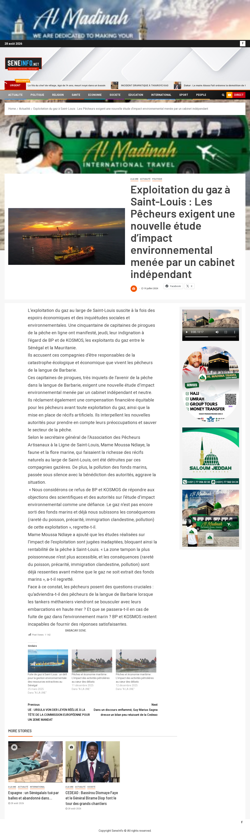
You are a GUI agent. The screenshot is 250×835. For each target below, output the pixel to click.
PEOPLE (201, 94)
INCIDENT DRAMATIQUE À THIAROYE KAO (114, 85)
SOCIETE (115, 94)
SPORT (183, 94)
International (37, 787)
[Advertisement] (125, 142)
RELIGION (58, 94)
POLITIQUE (37, 94)
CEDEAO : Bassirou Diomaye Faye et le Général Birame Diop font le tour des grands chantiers (92, 798)
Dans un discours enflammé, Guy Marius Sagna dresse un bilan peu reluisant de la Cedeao (126, 709)
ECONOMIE (95, 94)
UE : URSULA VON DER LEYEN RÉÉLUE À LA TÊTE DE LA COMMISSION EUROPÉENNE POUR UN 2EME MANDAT (59, 712)
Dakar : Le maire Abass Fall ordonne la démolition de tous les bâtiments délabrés (200, 85)
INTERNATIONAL (161, 94)
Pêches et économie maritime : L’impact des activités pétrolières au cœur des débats (91, 678)
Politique (157, 179)
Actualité (145, 179)
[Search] (223, 94)
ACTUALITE (15, 94)
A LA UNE (134, 179)
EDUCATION (135, 94)
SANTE (76, 94)
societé (91, 787)
